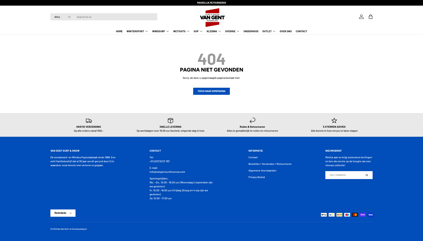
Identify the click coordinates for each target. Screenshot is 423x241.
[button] (370, 16)
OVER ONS (286, 31)
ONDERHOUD (251, 31)
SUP (196, 31)
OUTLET (267, 31)
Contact (253, 157)
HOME (119, 31)
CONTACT (301, 31)
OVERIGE (230, 31)
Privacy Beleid (257, 177)
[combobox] (103, 16)
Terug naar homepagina (211, 91)
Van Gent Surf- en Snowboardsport (72, 229)
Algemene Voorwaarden (262, 170)
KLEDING (212, 31)
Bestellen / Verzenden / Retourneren (270, 163)
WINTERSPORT (135, 31)
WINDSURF (158, 31)
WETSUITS (179, 31)
